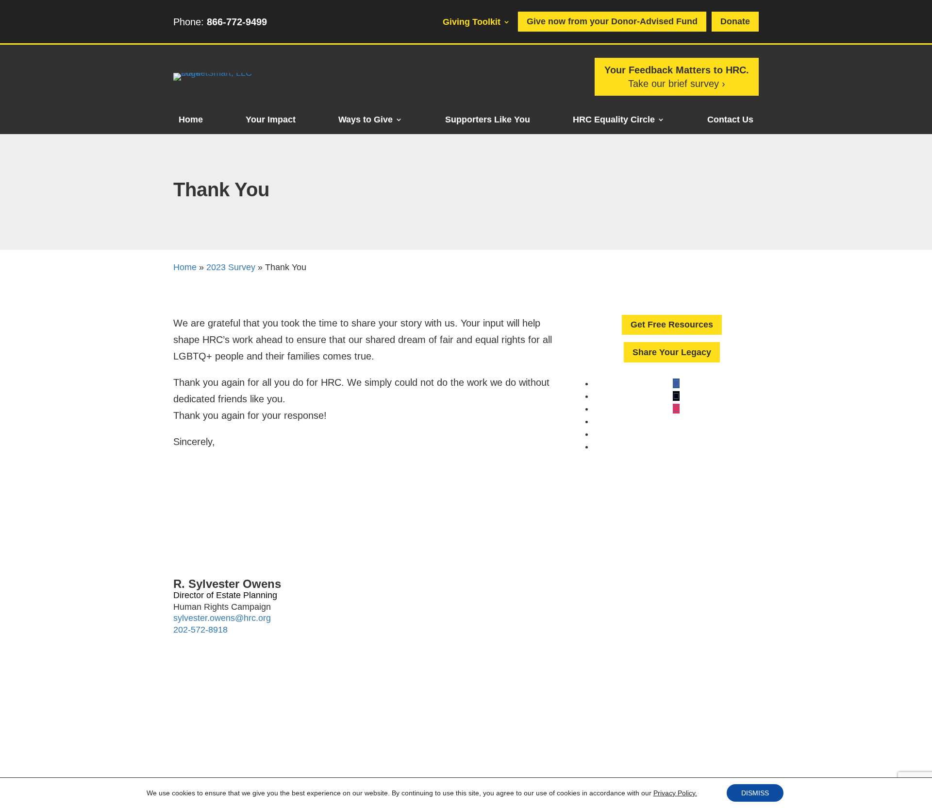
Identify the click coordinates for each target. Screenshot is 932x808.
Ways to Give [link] (365, 120)
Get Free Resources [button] (672, 324)
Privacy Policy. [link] (675, 793)
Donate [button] (735, 21)
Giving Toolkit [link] (471, 22)
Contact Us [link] (730, 120)
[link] (221, 73)
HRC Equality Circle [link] (614, 120)
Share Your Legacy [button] (671, 352)
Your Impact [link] (271, 120)
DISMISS (755, 793)
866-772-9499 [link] (237, 22)
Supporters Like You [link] (487, 120)
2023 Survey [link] (230, 267)
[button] (676, 383)
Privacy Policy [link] (393, 760)
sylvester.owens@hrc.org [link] (222, 618)
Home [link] (191, 120)
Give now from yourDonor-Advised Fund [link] (612, 21)
